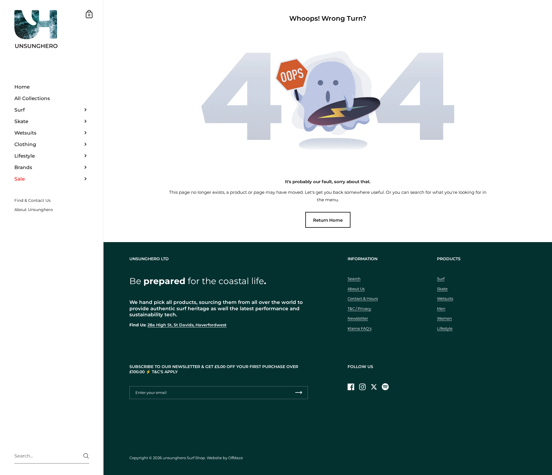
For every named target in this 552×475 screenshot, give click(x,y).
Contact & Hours (363, 298)
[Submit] (86, 456)
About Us (356, 288)
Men (441, 308)
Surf (440, 278)
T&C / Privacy (359, 308)
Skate (442, 288)
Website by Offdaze (225, 457)
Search (354, 278)
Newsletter (358, 318)
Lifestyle (445, 328)
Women (444, 318)
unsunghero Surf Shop (184, 457)
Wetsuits (445, 298)
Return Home (328, 220)
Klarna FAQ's (359, 328)
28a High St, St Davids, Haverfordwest (187, 325)
